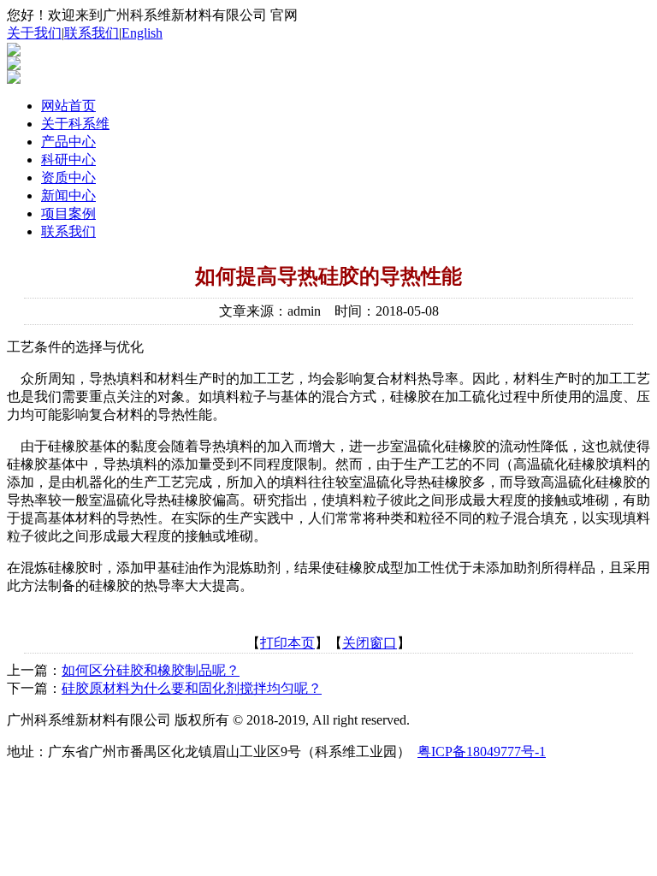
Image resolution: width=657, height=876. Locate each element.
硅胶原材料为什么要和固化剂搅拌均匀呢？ (192, 688)
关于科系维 (75, 123)
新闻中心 (68, 195)
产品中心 (68, 141)
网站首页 (68, 105)
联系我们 (91, 33)
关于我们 (34, 33)
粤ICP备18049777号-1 (481, 751)
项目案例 (68, 213)
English (142, 33)
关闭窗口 (369, 643)
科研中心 (68, 159)
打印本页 (287, 643)
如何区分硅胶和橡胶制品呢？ (151, 670)
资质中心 (68, 177)
